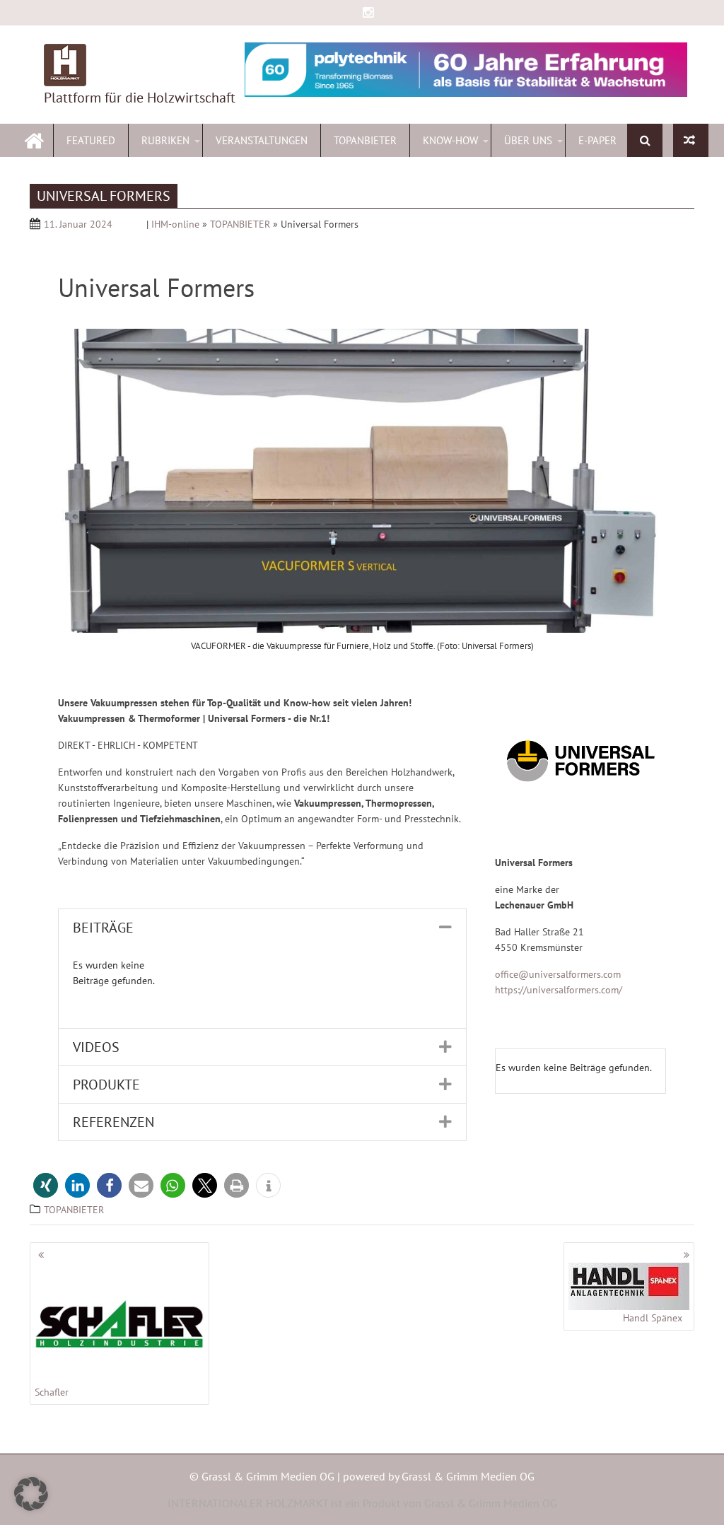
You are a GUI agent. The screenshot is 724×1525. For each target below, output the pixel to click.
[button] (262, 927)
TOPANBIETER (365, 140)
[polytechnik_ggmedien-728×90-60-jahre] (466, 69)
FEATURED (90, 140)
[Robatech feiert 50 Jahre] (690, 140)
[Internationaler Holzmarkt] (34, 139)
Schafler (52, 1392)
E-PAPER (597, 140)
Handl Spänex (652, 1317)
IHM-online (175, 224)
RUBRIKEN (165, 140)
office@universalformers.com (558, 974)
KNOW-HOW (450, 140)
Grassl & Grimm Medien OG (468, 1476)
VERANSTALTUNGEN (262, 140)
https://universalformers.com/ (558, 989)
